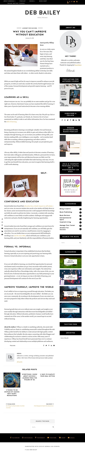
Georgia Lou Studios (52, 446)
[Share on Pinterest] (49, 345)
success (13, 345)
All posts (19, 362)
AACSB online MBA (19, 236)
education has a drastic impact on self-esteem (38, 206)
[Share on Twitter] (46, 345)
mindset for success (29, 28)
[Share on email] (54, 345)
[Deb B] (10, 357)
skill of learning (11, 122)
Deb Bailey (42, 13)
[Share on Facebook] (44, 345)
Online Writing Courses (16, 3)
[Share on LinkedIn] (51, 345)
